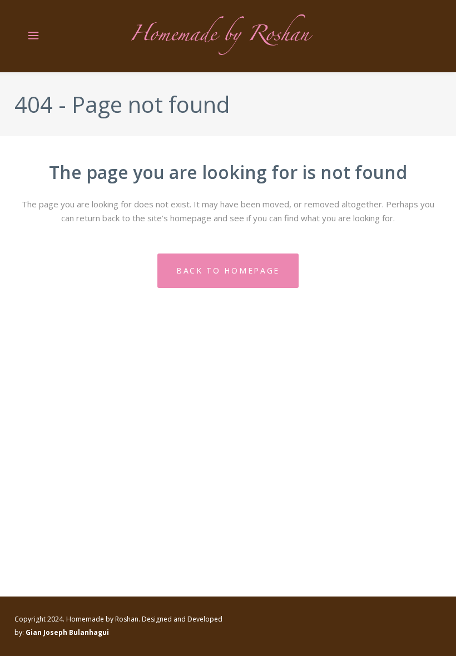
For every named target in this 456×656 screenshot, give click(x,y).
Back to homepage (228, 270)
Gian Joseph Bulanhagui (67, 632)
